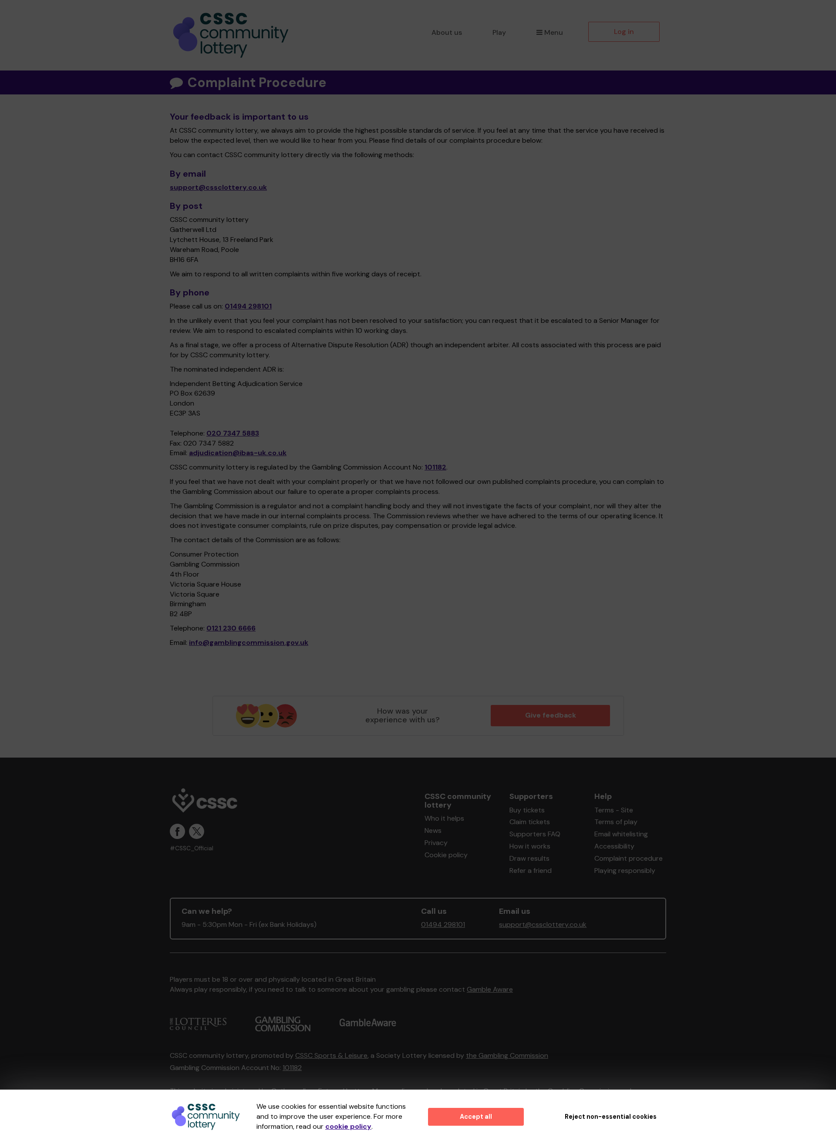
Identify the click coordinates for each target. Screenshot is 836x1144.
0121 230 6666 (231, 628)
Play (499, 32)
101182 (435, 467)
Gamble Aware (490, 989)
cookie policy (348, 1126)
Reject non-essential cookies (611, 1117)
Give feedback (550, 715)
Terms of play (615, 821)
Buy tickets (527, 810)
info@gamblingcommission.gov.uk (248, 642)
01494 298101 (248, 306)
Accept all (476, 1117)
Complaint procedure (628, 858)
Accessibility (614, 846)
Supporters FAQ (534, 834)
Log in (624, 31)
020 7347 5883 (232, 433)
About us (446, 32)
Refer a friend (530, 870)
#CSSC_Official (191, 848)
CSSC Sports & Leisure (331, 1055)
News (433, 830)
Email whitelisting (621, 834)
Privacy (436, 842)
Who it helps (444, 818)
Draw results (529, 858)
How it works (529, 846)
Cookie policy (446, 854)
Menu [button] (553, 32)
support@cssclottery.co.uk (218, 187)
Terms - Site (613, 810)
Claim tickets (529, 821)
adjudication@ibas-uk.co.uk (238, 452)
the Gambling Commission (507, 1055)
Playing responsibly (624, 870)
